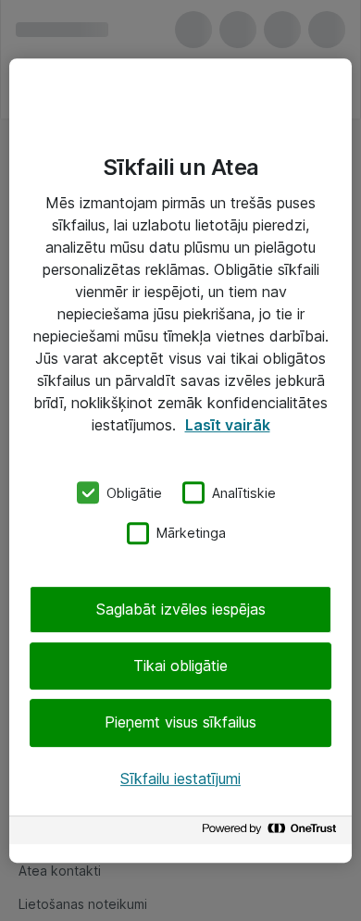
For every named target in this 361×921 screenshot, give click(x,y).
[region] (180, 461)
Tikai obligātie (180, 665)
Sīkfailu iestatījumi (180, 778)
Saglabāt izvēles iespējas (181, 609)
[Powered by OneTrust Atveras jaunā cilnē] (272, 832)
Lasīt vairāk (227, 425)
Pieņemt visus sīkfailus (180, 723)
